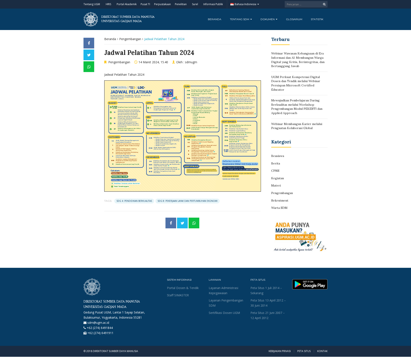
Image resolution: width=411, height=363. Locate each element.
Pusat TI (145, 4)
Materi (276, 185)
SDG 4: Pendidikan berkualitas (134, 200)
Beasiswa (277, 156)
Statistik (317, 19)
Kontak (322, 351)
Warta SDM (279, 208)
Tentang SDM (240, 19)
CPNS (275, 171)
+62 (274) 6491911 (100, 333)
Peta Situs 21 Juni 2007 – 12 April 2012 (267, 315)
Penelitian (181, 4)
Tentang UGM (91, 4)
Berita (275, 163)
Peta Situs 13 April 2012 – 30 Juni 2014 (268, 302)
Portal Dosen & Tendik (183, 288)
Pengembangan (130, 39)
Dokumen (268, 19)
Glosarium (294, 19)
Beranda (214, 19)
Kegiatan (277, 178)
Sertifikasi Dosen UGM (224, 313)
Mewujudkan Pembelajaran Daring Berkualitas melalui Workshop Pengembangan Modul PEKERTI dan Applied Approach (296, 106)
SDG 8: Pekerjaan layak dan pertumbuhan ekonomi (187, 200)
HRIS (108, 4)
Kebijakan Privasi (280, 351)
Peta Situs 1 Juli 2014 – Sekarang (266, 290)
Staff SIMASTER (178, 295)
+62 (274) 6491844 (100, 328)
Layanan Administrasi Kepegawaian (223, 290)
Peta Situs (304, 351)
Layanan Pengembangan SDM (226, 302)
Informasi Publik (213, 4)
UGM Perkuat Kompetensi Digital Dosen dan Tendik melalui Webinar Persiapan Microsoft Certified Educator (295, 83)
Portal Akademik (127, 4)
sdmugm (191, 62)
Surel (195, 4)
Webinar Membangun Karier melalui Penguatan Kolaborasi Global (296, 126)
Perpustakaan (162, 4)
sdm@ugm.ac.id (98, 323)
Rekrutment (279, 200)
